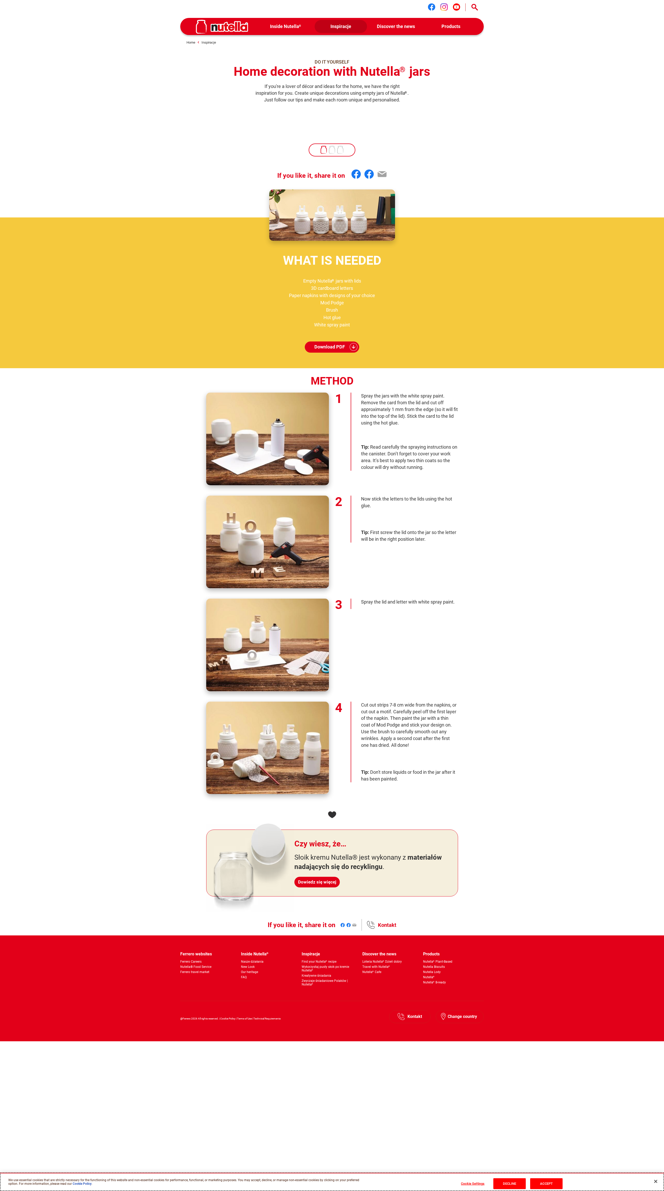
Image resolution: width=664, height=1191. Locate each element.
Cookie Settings (473, 1183)
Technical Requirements (267, 1018)
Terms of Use (244, 1018)
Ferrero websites (196, 954)
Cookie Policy (228, 1018)
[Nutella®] (222, 27)
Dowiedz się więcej (317, 882)
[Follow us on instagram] (444, 7)
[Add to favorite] (332, 815)
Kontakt (387, 925)
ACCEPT (546, 1183)
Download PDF (329, 347)
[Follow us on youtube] (456, 7)
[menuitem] (285, 26)
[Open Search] (475, 7)
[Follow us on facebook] (431, 7)
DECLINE (509, 1183)
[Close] (655, 1181)
